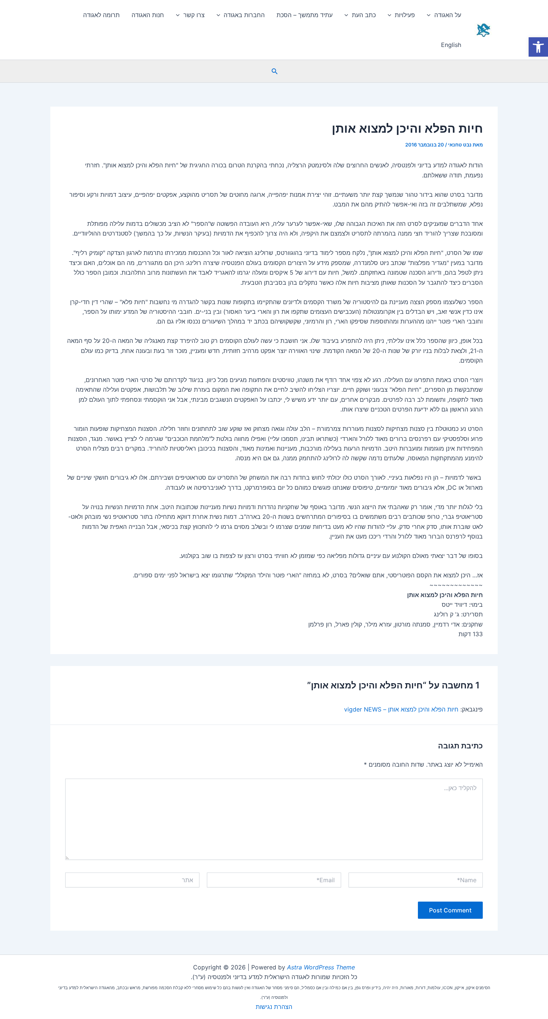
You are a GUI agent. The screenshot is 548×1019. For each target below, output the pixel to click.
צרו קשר (194, 15)
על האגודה (447, 15)
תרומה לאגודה (101, 15)
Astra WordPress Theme (321, 967)
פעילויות (405, 15)
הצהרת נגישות (274, 1006)
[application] (430, 15)
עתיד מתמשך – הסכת (305, 15)
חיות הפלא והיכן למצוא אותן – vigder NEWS (401, 709)
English (451, 44)
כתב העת (364, 15)
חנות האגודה (148, 15)
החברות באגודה (244, 15)
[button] (274, 71)
